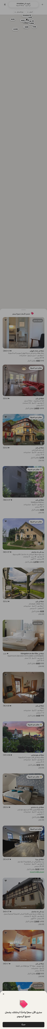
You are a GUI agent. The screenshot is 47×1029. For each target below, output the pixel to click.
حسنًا (23, 1024)
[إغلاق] (3, 994)
